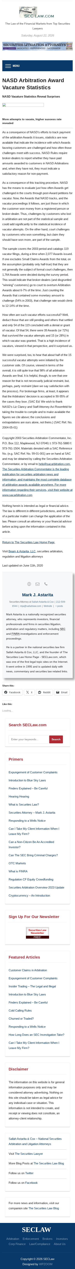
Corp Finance (17, 1244)
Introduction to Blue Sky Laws (27, 780)
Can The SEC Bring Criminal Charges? (33, 855)
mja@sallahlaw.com (30, 606)
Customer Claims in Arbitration (28, 970)
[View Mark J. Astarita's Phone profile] (46, 584)
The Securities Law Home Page (35, 542)
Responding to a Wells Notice (27, 820)
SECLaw (36, 1229)
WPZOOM (45, 1264)
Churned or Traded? (21, 1018)
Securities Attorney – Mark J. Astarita (32, 812)
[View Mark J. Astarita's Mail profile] (37, 584)
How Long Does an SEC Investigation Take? (36, 1034)
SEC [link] (62, 628)
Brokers (47, 1238)
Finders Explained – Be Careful (28, 788)
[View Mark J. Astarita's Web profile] (29, 584)
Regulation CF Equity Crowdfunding (31, 879)
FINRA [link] (16, 633)
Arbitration (12, 1238)
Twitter (29, 1173)
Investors (62, 1238)
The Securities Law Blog (48, 1163)
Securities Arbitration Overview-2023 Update (36, 887)
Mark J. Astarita (37, 594)
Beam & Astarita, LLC (22, 551)
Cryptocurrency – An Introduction (29, 895)
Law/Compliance (39, 1244)
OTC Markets (17, 863)
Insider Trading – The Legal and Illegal (32, 986)
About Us (60, 1244)
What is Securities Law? (24, 804)
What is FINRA (18, 871)
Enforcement (31, 1238)
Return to (8, 542)
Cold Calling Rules (20, 1010)
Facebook (31, 1182)
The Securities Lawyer (29, 1153)
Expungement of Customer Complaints (33, 772)
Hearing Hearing (19, 796)
